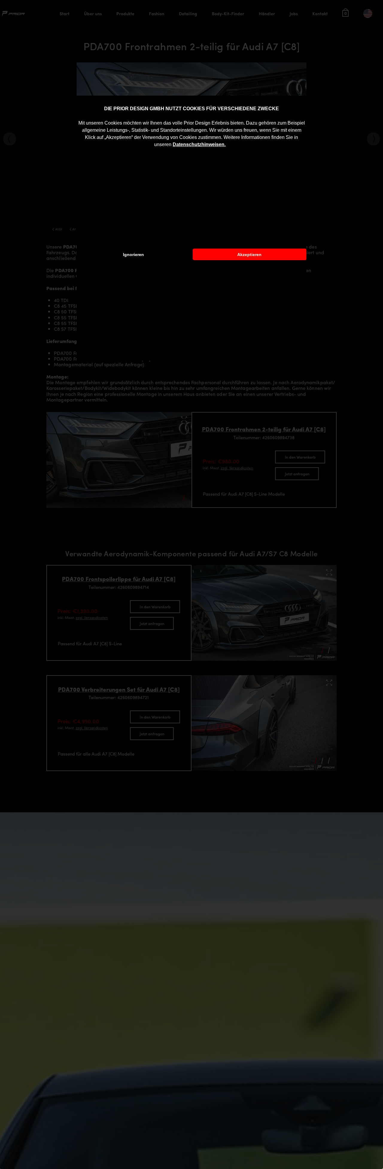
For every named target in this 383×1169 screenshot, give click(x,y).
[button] (228, 145)
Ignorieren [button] (133, 254)
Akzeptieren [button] (249, 254)
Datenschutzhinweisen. (199, 144)
